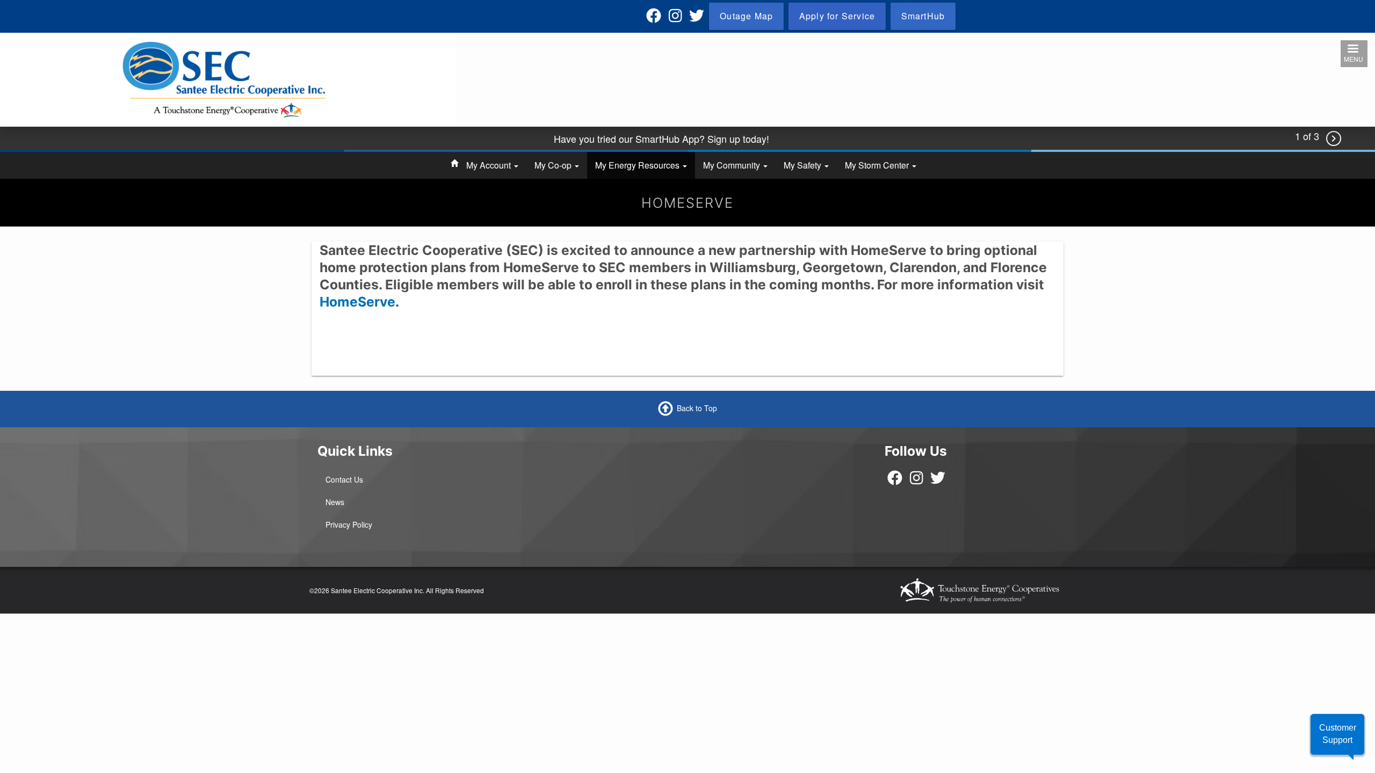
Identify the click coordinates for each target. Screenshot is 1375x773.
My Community (732, 165)
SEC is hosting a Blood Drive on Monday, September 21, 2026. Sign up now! (661, 145)
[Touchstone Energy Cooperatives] (980, 590)
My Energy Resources (638, 165)
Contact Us (344, 479)
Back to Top (697, 408)
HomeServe (357, 302)
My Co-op (554, 165)
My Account (489, 165)
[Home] (224, 79)
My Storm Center (878, 165)
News (334, 502)
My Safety (803, 165)
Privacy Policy (348, 524)
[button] (1337, 734)
